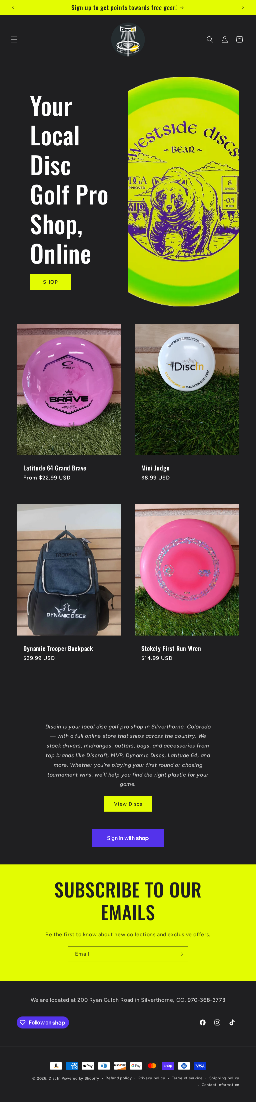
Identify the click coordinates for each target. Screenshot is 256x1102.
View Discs (128, 804)
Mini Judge (155, 467)
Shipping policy (224, 1078)
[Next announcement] (243, 7)
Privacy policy (151, 1078)
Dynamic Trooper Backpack (58, 648)
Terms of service (187, 1078)
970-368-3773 (206, 1000)
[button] (14, 39)
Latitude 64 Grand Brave (54, 467)
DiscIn (54, 1078)
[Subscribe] (180, 954)
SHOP (50, 282)
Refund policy (119, 1078)
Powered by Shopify (80, 1078)
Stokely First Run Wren (171, 648)
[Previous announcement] (13, 7)
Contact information (220, 1085)
